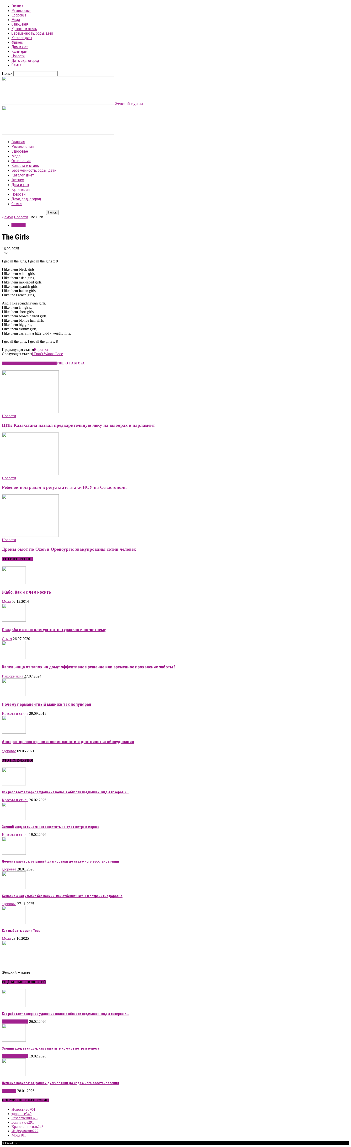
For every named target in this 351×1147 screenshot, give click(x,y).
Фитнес (17, 42)
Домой (7, 217)
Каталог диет (21, 38)
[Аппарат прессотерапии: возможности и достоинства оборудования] (14, 732)
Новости (18, 56)
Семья (16, 65)
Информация (12, 676)
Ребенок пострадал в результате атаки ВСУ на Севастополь (64, 487)
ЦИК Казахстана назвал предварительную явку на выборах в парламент (78, 425)
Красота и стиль (24, 29)
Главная (17, 6)
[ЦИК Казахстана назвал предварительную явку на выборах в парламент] (30, 412)
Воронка (41, 349)
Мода (15, 19)
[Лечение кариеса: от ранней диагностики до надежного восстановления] (14, 853)
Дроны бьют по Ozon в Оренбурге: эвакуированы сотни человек (69, 549)
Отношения (19, 24)
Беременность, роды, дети (32, 33)
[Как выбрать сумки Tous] (14, 923)
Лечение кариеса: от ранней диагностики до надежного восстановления (60, 861)
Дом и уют (19, 47)
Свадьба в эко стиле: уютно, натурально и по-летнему (54, 629)
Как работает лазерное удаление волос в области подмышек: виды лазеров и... (65, 792)
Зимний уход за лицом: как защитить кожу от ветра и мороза (50, 827)
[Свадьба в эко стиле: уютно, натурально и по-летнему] (14, 620)
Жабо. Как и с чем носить (26, 592)
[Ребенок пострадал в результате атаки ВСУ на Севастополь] (30, 474)
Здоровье (19, 15)
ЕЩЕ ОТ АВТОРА (71, 363)
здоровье (9, 751)
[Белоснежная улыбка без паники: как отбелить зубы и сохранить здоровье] (14, 888)
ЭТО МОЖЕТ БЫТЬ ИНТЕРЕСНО (29, 363)
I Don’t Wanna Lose (47, 354)
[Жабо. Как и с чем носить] (14, 583)
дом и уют (22, 1122)
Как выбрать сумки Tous (21, 930)
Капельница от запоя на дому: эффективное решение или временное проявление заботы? (89, 667)
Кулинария (19, 51)
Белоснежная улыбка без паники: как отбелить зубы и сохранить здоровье (62, 896)
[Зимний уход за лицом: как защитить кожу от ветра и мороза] (14, 819)
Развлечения (21, 10)
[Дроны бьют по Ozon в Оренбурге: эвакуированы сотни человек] (30, 535)
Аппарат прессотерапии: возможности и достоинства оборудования (68, 741)
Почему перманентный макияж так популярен (46, 704)
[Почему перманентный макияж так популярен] (14, 695)
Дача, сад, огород (25, 60)
